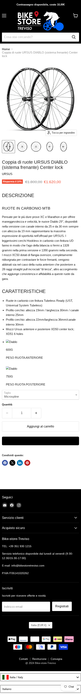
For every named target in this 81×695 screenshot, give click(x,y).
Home (6, 49)
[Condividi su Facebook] (5, 463)
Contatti (23, 659)
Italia (38, 625)
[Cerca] (73, 37)
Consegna (56, 659)
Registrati (62, 606)
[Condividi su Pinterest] (27, 463)
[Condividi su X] (12, 463)
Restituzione (39, 659)
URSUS (7, 174)
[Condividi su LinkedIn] (20, 463)
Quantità (7, 404)
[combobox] (40, 677)
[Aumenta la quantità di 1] (36, 413)
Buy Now (40, 441)
